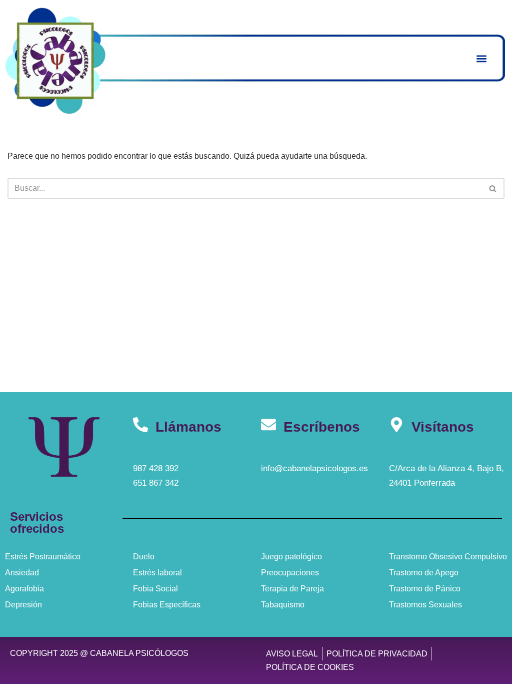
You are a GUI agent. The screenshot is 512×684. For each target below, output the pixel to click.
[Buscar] (493, 188)
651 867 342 (155, 483)
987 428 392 (155, 468)
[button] (481, 58)
